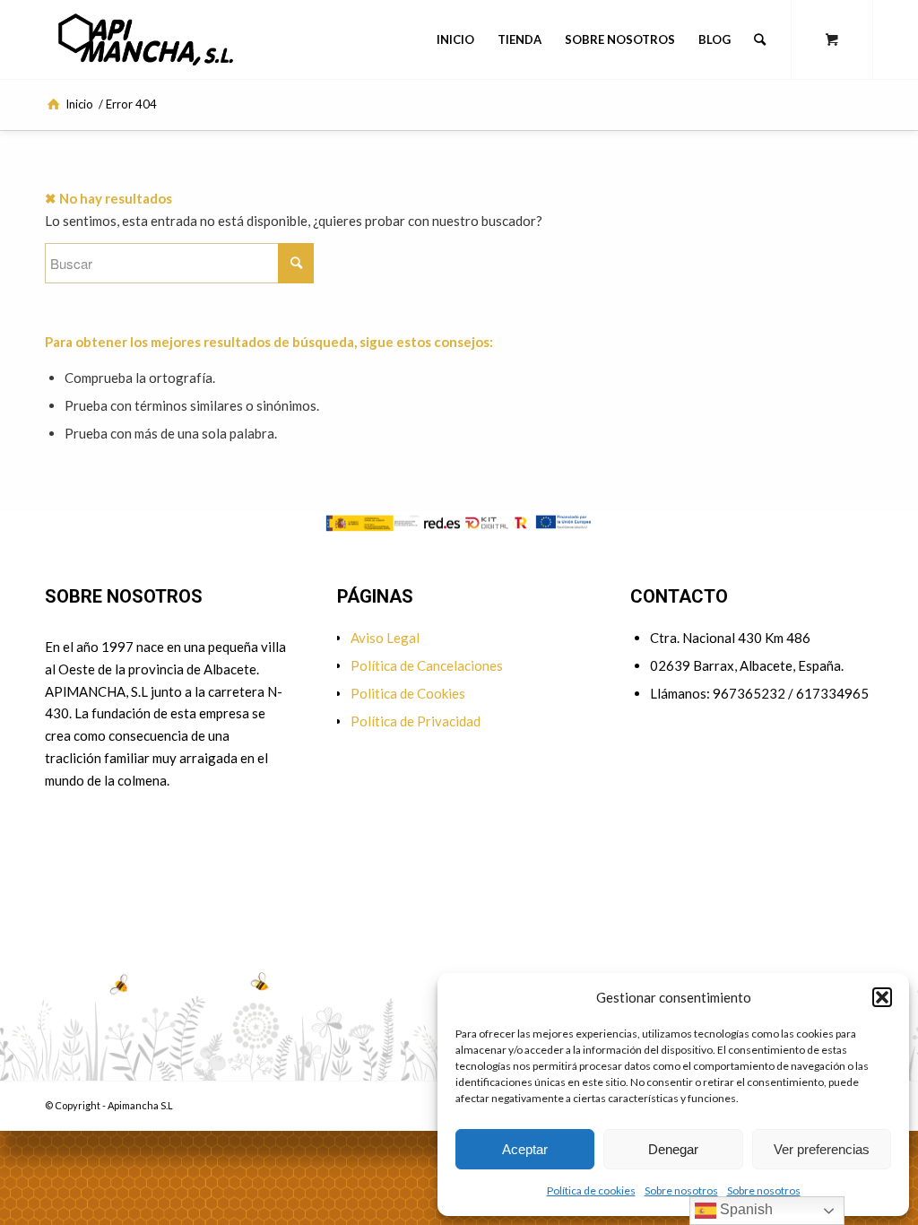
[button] (882, 997)
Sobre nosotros (681, 1190)
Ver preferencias (822, 1149)
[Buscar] (759, 39)
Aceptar (525, 1149)
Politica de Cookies (408, 693)
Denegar (673, 1149)
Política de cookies (591, 1190)
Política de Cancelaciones (427, 665)
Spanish (744, 1209)
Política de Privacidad (416, 721)
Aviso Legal (385, 638)
